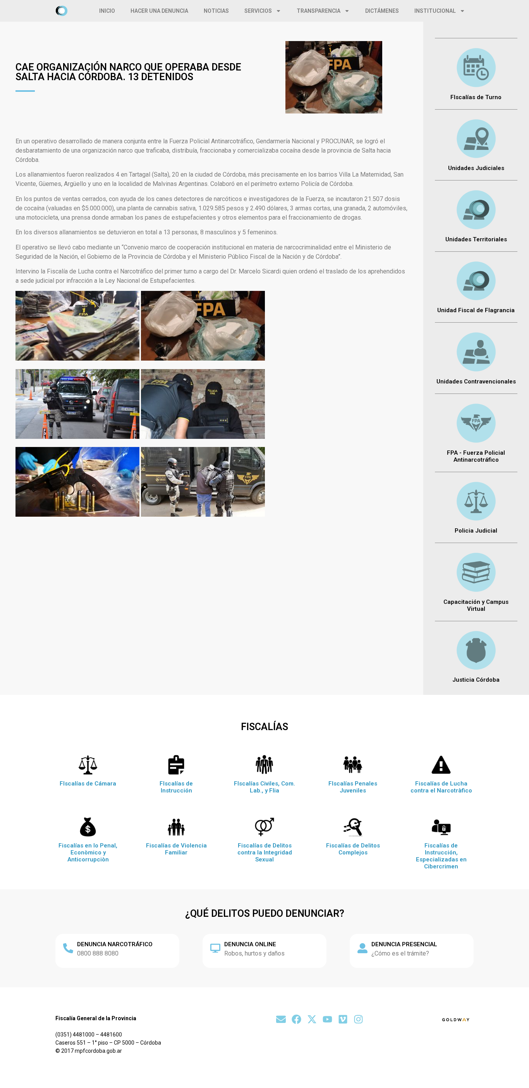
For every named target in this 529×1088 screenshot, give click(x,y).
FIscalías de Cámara (88, 783)
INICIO (107, 11)
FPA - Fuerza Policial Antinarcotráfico (476, 456)
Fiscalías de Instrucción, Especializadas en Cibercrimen (441, 856)
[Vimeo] (343, 1019)
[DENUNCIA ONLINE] (215, 948)
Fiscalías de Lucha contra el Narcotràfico (441, 787)
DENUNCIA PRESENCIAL (404, 944)
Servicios (258, 11)
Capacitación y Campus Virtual (475, 605)
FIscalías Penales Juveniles (352, 787)
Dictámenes (382, 11)
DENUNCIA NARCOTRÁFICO (115, 944)
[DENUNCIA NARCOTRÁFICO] (68, 948)
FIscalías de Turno (476, 97)
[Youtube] (327, 1019)
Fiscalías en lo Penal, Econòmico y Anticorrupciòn (87, 852)
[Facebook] (296, 1019)
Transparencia (318, 11)
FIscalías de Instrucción (176, 787)
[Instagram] (358, 1019)
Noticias (216, 11)
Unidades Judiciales (476, 168)
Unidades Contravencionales (476, 381)
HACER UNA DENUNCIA (159, 11)
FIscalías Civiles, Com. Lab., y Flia (264, 787)
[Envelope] (281, 1019)
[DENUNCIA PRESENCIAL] (362, 948)
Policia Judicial (476, 530)
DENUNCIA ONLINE (250, 944)
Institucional (435, 11)
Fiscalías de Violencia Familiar (176, 849)
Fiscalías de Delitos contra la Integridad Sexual (264, 852)
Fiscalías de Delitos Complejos (353, 849)
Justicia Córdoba (476, 679)
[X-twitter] (312, 1019)
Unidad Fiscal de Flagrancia (476, 310)
